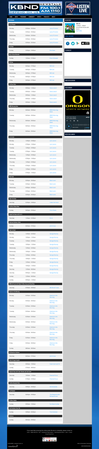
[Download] (74, 121)
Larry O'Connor (54, 28)
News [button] (16, 17)
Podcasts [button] (46, 17)
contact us (69, 430)
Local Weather (69, 36)
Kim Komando (53, 387)
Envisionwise (83, 443)
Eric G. (51, 218)
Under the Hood (54, 202)
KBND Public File (34, 432)
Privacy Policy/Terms (49, 434)
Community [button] (32, 17)
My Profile (79, 31)
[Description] (77, 121)
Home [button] (10, 17)
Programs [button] (23, 17)
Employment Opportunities (47, 432)
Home (28, 432)
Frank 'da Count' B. (55, 364)
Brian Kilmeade (54, 58)
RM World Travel (54, 287)
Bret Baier (52, 50)
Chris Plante (53, 210)
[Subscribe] (70, 121)
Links (67, 432)
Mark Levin (53, 180)
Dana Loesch (53, 88)
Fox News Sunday (54, 404)
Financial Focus (54, 375)
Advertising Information (59, 432)
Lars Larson (53, 141)
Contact (70, 432)
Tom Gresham (53, 412)
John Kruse (53, 226)
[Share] (67, 121)
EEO (40, 432)
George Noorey (54, 234)
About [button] (53, 17)
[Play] (68, 126)
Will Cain (52, 66)
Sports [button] (39, 17)
